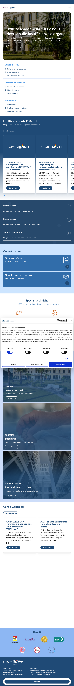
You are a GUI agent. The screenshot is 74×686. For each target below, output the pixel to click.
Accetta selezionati (37, 364)
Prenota (37, 681)
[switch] (28, 352)
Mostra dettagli (63, 359)
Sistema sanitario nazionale (17, 69)
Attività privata (13, 72)
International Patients (15, 75)
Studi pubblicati (13, 93)
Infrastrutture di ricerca (16, 87)
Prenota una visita (14, 46)
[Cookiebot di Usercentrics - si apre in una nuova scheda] (58, 320)
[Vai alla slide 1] (4, 195)
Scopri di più (12, 398)
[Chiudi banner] (71, 320)
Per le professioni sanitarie (17, 108)
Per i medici (11, 104)
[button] (70, 7)
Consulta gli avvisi (11, 513)
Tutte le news (10, 131)
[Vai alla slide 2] (6, 195)
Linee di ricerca (13, 90)
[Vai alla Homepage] (10, 7)
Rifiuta (13, 364)
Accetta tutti (60, 364)
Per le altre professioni (15, 111)
